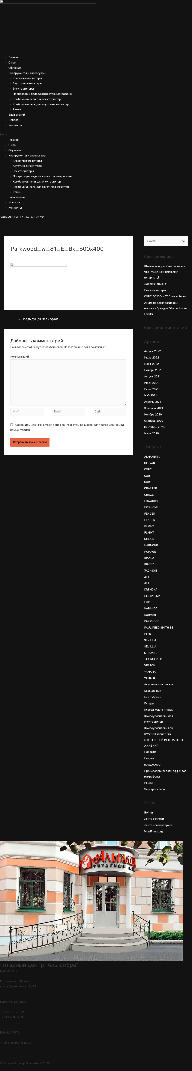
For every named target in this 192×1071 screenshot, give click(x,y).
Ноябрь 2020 (153, 414)
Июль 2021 (151, 383)
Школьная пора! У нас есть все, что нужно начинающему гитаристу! (165, 272)
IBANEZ (149, 558)
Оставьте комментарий (26, 255)
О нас (12, 62)
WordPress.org (153, 831)
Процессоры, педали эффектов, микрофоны (42, 94)
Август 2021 (152, 376)
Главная (13, 57)
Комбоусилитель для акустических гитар (41, 104)
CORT (148, 469)
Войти (148, 812)
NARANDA (151, 608)
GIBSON (149, 539)
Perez (148, 633)
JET (146, 577)
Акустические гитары (27, 83)
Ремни (17, 109)
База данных (152, 690)
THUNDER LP (153, 659)
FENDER (149, 513)
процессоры (152, 764)
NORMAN (150, 615)
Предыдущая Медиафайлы (39, 319)
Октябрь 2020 (153, 420)
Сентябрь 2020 (154, 427)
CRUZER (149, 494)
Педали (149, 758)
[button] (96, 134)
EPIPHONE (151, 507)
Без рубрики (152, 697)
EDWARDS (151, 501)
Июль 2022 (151, 357)
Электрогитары (23, 88)
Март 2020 (151, 433)
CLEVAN (149, 463)
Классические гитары (27, 78)
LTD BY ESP (152, 596)
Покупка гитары (155, 290)
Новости (14, 120)
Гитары (149, 703)
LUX (147, 602)
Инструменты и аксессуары (27, 73)
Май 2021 (150, 395)
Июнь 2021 (151, 389)
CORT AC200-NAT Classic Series (165, 296)
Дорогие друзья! (155, 284)
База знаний (16, 114)
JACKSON (150, 570)
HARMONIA (151, 545)
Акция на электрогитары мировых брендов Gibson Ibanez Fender (165, 308)
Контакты (15, 125)
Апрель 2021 (152, 401)
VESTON (149, 665)
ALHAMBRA (152, 456)
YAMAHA (150, 672)
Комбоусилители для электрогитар (37, 99)
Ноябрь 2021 (152, 370)
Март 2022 (151, 364)
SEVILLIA (150, 640)
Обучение (14, 68)
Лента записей (154, 818)
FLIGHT (149, 526)
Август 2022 (152, 351)
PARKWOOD (151, 621)
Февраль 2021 (153, 408)
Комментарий (19, 356)
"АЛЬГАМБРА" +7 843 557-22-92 (22, 217)
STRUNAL (150, 653)
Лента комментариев (158, 825)
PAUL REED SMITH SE (158, 627)
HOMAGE (150, 551)
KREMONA (150, 589)
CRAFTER (150, 488)
